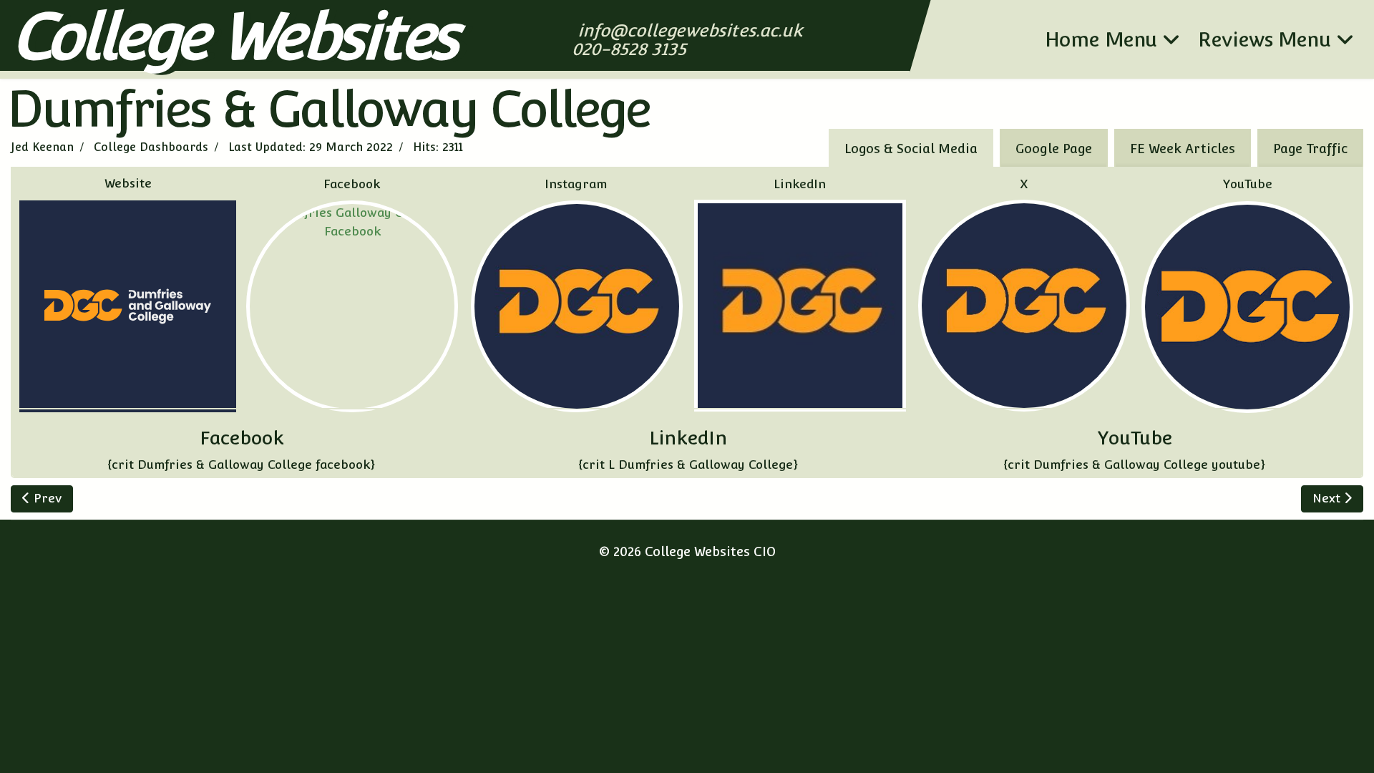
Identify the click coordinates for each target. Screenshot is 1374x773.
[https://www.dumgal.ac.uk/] (127, 306)
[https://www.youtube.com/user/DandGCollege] (1247, 307)
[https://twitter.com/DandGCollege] (1023, 306)
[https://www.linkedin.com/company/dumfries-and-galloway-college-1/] (799, 306)
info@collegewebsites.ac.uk (691, 30)
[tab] (1310, 148)
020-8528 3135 (630, 49)
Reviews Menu (1264, 39)
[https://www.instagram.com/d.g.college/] (577, 306)
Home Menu (1101, 39)
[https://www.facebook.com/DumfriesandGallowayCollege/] (353, 306)
